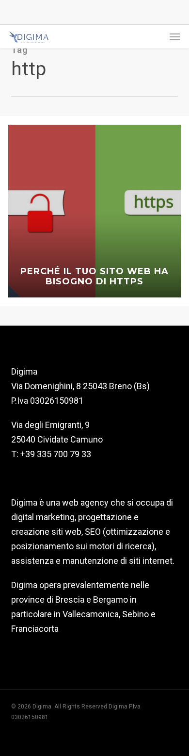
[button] (175, 37)
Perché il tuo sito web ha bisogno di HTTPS (94, 276)
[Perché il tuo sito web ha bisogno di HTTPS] (94, 211)
